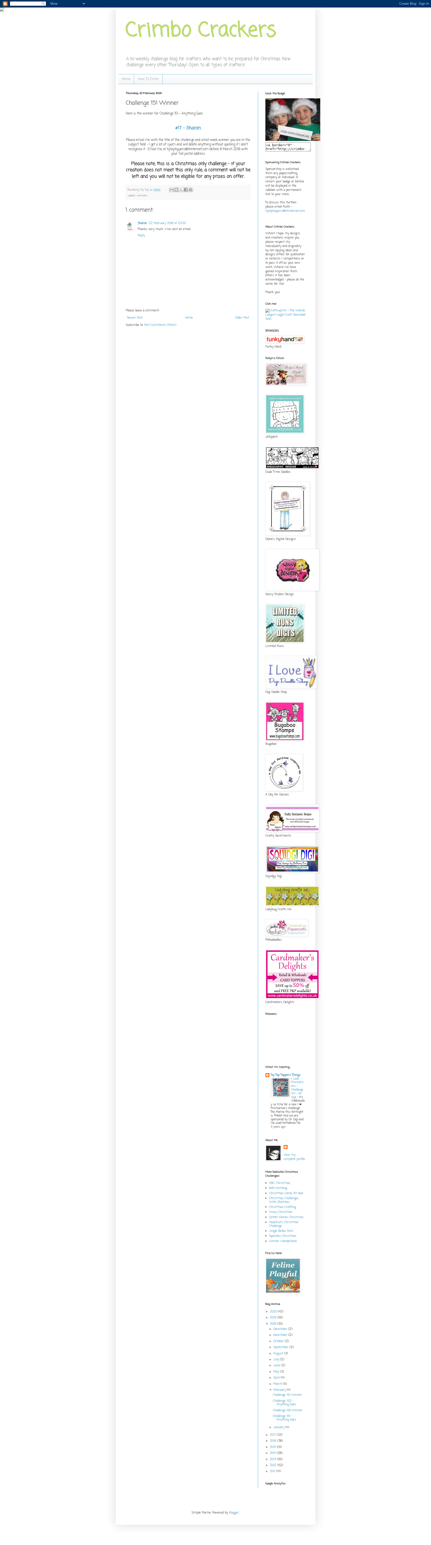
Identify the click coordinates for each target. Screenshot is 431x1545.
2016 (273, 1441)
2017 (273, 1435)
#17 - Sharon (188, 128)
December (280, 1329)
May (276, 1372)
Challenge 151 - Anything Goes (284, 1418)
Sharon (142, 223)
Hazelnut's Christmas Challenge (284, 1224)
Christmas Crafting (282, 1207)
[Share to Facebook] (185, 189)
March (278, 1384)
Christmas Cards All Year (286, 1193)
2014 (273, 1453)
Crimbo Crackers (201, 31)
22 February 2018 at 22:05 (167, 223)
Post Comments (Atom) (160, 325)
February (280, 1390)
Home (126, 79)
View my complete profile (294, 1157)
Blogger (234, 1513)
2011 (273, 1471)
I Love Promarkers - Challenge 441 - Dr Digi (297, 1088)
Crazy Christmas (280, 1212)
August (278, 1353)
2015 (273, 1447)
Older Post (242, 318)
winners (142, 196)
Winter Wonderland (283, 1241)
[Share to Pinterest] (190, 189)
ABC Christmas (279, 1183)
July (276, 1359)
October (279, 1341)
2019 (273, 1317)
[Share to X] (181, 189)
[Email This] (171, 189)
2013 (273, 1459)
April (277, 1378)
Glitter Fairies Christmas (286, 1217)
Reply (141, 235)
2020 (274, 1311)
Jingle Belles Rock (281, 1231)
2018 (273, 1324)
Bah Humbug (278, 1188)
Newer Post (135, 318)
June (277, 1365)
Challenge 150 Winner (288, 1410)
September (281, 1347)
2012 (273, 1465)
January (279, 1427)
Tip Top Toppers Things (286, 1075)
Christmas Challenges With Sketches (284, 1200)
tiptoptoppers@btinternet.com (285, 211)
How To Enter (148, 79)
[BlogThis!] (176, 189)
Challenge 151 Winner (287, 1395)
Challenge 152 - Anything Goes (284, 1403)
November (280, 1335)
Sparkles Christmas (282, 1236)
